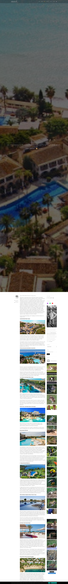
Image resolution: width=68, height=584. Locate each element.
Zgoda (49, 582)
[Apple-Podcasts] (48, 303)
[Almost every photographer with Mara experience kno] (52, 555)
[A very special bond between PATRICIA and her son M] (52, 534)
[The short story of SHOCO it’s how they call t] (52, 399)
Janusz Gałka (40, 148)
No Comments (16, 302)
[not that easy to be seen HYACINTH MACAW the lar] (52, 514)
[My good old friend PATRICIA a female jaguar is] (52, 565)
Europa (33, 148)
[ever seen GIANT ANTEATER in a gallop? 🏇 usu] (52, 431)
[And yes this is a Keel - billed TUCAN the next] (52, 472)
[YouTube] (53, 303)
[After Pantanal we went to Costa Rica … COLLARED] (52, 482)
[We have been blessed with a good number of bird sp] (52, 451)
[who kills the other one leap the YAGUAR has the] (52, 379)
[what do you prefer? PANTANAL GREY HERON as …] (52, 420)
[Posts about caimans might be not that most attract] (52, 545)
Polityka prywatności (53, 582)
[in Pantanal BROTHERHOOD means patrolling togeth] (52, 524)
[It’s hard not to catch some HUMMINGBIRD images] (52, 462)
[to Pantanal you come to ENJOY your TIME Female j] (52, 493)
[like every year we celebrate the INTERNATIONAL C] (52, 368)
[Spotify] (50, 303)
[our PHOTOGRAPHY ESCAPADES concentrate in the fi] (52, 410)
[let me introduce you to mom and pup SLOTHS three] (52, 441)
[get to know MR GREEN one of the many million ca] (52, 389)
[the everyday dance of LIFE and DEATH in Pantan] (52, 503)
